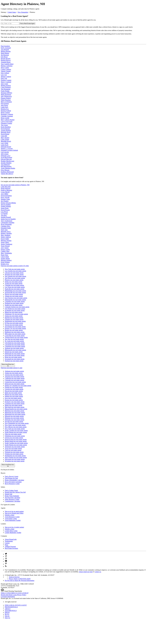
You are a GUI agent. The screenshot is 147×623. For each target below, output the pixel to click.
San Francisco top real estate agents (16, 298)
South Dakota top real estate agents (16, 445)
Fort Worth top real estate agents (15, 309)
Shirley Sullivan (6, 237)
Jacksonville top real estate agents (15, 292)
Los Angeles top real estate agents (15, 271)
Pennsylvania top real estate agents (16, 439)
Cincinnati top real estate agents (15, 344)
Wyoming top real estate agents (14, 461)
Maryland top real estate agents (14, 407)
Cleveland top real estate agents (15, 343)
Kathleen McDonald (7, 172)
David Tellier (5, 239)
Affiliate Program (10, 546)
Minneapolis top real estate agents (15, 350)
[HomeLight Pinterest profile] (6, 564)
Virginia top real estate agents (14, 454)
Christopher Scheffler (7, 222)
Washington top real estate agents (15, 321)
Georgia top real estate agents (14, 389)
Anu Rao (4, 215)
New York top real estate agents (15, 269)
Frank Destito (5, 91)
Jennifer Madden (6, 163)
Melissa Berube (6, 51)
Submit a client (9, 515)
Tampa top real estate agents (13, 316)
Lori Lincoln (5, 152)
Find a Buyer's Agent (11, 476)
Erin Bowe (4, 57)
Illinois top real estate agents (13, 394)
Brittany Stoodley (6, 233)
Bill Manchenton (6, 166)
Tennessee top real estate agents (15, 447)
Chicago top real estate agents (14, 273)
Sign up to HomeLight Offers (14, 513)
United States (12, 12)
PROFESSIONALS (11, 607)
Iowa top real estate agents (13, 398)
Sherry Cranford (6, 82)
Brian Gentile (5, 118)
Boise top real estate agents (13, 357)
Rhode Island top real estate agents (16, 441)
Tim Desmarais (5, 89)
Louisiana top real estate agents (14, 403)
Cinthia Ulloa (5, 251)
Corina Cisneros (6, 69)
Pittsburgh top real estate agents (15, 353)
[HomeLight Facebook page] (6, 556)
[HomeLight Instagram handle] (6, 559)
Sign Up (7, 618)
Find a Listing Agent (11, 490)
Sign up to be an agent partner (14, 511)
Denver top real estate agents (14, 294)
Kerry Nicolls (5, 197)
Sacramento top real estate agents (15, 326)
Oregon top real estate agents (14, 438)
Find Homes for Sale (11, 478)
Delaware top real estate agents (14, 384)
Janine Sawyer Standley (8, 219)
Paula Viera (4, 255)
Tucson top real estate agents (14, 325)
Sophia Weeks (5, 258)
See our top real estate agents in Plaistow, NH (15, 185)
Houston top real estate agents (14, 274)
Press (6, 545)
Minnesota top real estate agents (15, 412)
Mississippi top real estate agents (15, 414)
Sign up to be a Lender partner (14, 527)
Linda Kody (4, 145)
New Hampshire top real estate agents (17, 423)
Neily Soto (4, 230)
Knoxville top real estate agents (14, 355)
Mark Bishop (5, 53)
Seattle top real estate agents (13, 305)
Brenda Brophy (6, 58)
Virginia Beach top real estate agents (16, 337)
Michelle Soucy (6, 231)
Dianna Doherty (6, 98)
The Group (4, 125)
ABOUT (7, 609)
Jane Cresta (4, 84)
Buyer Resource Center (12, 483)
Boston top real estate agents (14, 330)
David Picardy (5, 210)
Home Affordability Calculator (14, 480)
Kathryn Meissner (6, 190)
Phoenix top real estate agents (14, 280)
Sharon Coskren (6, 76)
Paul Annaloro (5, 46)
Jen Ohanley (5, 201)
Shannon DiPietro (6, 93)
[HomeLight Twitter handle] (6, 554)
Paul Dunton (5, 103)
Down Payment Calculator (13, 482)
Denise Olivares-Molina (8, 203)
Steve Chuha (5, 67)
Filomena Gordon (6, 123)
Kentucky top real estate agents (14, 402)
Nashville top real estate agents (14, 289)
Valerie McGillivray (7, 173)
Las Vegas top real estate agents (15, 287)
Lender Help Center (11, 531)
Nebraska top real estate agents (14, 420)
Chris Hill (4, 136)
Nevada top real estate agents (14, 421)
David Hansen (5, 129)
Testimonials (9, 541)
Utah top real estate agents (13, 450)
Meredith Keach (6, 141)
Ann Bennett (5, 49)
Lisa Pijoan (4, 212)
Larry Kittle (4, 143)
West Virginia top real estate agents (16, 457)
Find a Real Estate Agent (27, 23)
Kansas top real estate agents (14, 400)
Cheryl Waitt (5, 257)
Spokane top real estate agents (14, 348)
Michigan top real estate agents (14, 411)
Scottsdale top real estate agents (15, 310)
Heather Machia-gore (7, 161)
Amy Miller (4, 194)
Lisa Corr (4, 75)
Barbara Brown (6, 60)
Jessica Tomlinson (6, 244)
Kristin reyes (5, 264)
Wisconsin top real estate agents (15, 459)
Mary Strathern (5, 235)
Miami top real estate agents (13, 312)
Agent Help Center (11, 518)
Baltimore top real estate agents (14, 332)
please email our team (86, 572)
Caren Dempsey (6, 87)
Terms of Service (14, 577)
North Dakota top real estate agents (16, 432)
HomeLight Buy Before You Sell (15, 492)
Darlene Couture (6, 80)
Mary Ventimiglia (6, 253)
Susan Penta (4, 208)
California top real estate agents (14, 378)
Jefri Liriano (4, 154)
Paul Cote (4, 78)
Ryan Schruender (6, 224)
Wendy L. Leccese (7, 148)
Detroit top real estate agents (14, 352)
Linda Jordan (5, 139)
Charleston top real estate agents (15, 346)
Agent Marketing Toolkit (12, 520)
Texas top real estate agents (13, 448)
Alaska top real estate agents (14, 373)
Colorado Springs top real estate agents (17, 307)
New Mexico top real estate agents (15, 427)
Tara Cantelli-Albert (7, 64)
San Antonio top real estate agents (15, 276)
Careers (7, 543)
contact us (98, 572)
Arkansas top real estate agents (14, 376)
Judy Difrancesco (6, 96)
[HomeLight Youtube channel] (6, 561)
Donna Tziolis (5, 249)
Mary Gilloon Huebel (7, 120)
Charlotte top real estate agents (14, 285)
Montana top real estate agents (14, 418)
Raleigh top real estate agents (14, 317)
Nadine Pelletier (6, 206)
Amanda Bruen (5, 62)
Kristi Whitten (5, 262)
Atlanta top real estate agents (14, 296)
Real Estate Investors (11, 548)
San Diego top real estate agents (15, 278)
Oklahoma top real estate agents (15, 436)
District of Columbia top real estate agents (18, 385)
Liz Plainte (4, 213)
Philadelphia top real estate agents (15, 291)
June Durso (4, 105)
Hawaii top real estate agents (14, 391)
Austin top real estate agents (13, 283)
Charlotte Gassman (7, 116)
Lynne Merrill (5, 192)
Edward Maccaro (6, 159)
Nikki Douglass (6, 100)
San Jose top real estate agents (14, 339)
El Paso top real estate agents (14, 323)
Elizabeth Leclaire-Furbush (9, 150)
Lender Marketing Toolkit (13, 532)
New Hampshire (23, 12)
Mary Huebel (5, 138)
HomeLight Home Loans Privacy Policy (13, 595)
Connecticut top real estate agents (15, 382)
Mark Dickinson (6, 94)
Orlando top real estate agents (14, 319)
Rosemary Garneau (7, 114)
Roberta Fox (5, 109)
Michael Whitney (6, 260)
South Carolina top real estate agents (16, 443)
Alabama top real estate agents (14, 371)
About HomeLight (10, 539)
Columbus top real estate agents (15, 301)
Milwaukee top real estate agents (15, 334)
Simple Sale (8, 494)
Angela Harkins (6, 130)
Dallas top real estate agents (13, 282)
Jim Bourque (5, 55)
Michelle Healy (5, 132)
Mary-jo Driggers (6, 102)
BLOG (7, 614)
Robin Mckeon (5, 188)
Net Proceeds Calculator (12, 497)
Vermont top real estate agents (14, 452)
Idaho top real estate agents (13, 393)
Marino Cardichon (6, 66)
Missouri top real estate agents (14, 416)
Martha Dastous (6, 85)
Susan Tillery (5, 242)
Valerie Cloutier (6, 71)
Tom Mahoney (5, 164)
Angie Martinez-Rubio (8, 168)
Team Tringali (5, 246)
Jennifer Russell (6, 217)
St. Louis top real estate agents (14, 341)
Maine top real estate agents (13, 405)
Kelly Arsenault (6, 48)
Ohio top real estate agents (13, 434)
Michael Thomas (6, 240)
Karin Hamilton (6, 127)
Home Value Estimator (12, 496)
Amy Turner (5, 248)
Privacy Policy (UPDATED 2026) (19, 579)
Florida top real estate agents (14, 387)
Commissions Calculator (12, 501)
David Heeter (5, 134)
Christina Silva (5, 226)
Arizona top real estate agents (14, 375)
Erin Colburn (5, 73)
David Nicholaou (6, 195)
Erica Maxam (5, 170)
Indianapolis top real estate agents (15, 300)
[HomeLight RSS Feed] (6, 566)
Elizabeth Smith (6, 228)
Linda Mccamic (6, 186)
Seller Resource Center (12, 499)
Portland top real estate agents (14, 303)
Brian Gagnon (5, 112)
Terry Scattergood (6, 221)
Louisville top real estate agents (14, 335)
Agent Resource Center (12, 517)
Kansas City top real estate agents (15, 328)
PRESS (7, 612)
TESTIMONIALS (11, 610)
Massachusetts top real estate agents (16, 409)
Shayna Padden (6, 204)
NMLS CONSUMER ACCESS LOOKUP (14, 593)
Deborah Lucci (5, 155)
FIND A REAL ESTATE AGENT (16, 605)
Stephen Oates (5, 199)
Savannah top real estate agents (14, 359)
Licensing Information (8, 596)
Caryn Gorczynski (6, 121)
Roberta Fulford (6, 111)
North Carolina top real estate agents (16, 430)
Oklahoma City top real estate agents (16, 314)
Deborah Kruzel (6, 147)
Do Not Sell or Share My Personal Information (19, 580)
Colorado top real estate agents (14, 380)
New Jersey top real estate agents (15, 425)
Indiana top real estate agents (14, 396)
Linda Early (4, 107)
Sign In (7, 616)
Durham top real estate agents (14, 361)
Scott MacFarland (6, 157)
